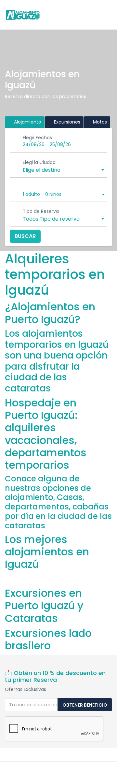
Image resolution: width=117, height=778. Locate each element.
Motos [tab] (99, 122)
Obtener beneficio (84, 705)
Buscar (25, 236)
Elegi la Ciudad (39, 162)
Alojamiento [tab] (27, 122)
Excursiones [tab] (66, 122)
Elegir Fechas (37, 137)
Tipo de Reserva (41, 211)
